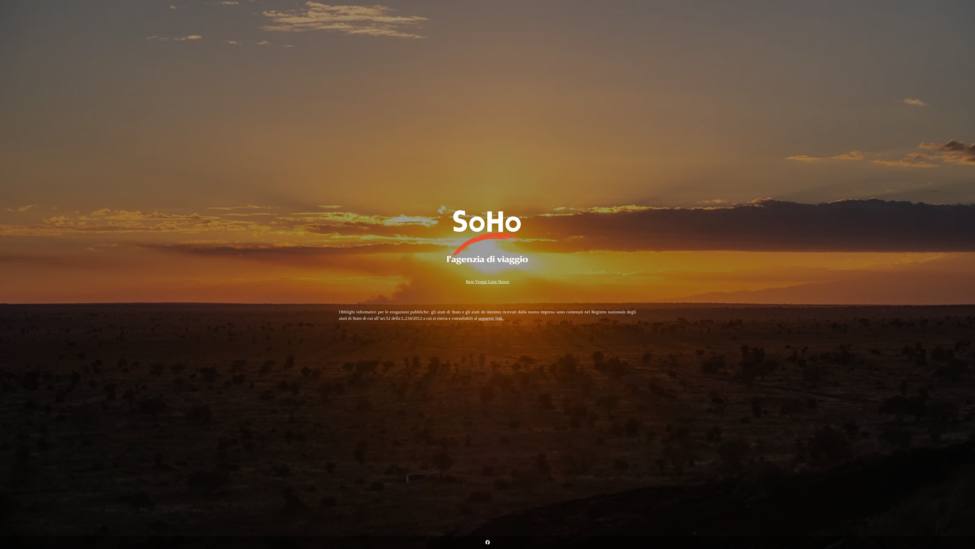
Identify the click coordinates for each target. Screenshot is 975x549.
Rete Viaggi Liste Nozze (487, 281)
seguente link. (490, 318)
